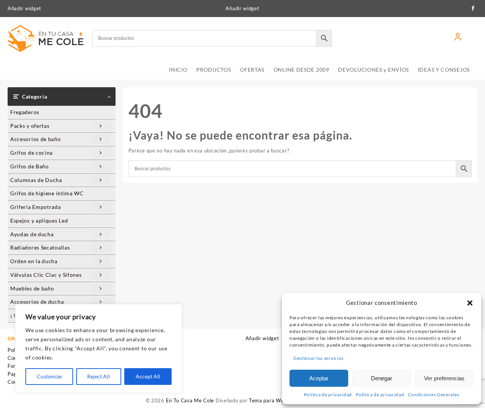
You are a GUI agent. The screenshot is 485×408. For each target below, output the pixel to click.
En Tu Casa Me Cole (190, 400)
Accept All (148, 376)
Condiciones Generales (434, 394)
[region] (98, 348)
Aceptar (319, 378)
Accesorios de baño (35, 139)
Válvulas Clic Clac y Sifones (46, 274)
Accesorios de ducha (37, 301)
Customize (49, 376)
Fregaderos (24, 112)
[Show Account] (457, 38)
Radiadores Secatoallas (40, 247)
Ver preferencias (444, 378)
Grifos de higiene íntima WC (47, 193)
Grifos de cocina (31, 152)
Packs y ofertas (30, 125)
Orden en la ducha (34, 261)
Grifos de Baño (29, 166)
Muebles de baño (32, 288)
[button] (470, 303)
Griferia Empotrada (35, 207)
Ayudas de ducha (32, 234)
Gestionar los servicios (318, 358)
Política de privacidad (328, 394)
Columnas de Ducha (36, 180)
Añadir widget (24, 8)
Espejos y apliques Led (39, 220)
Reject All (98, 376)
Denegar (381, 378)
